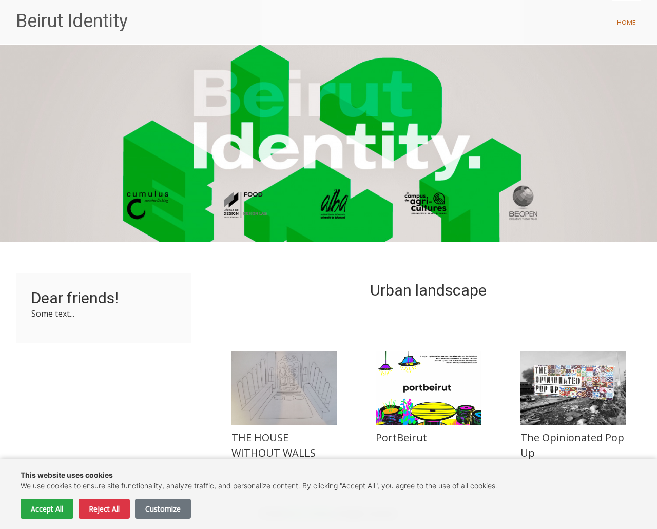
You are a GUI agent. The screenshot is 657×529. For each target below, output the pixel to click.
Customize (163, 509)
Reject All (104, 509)
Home (626, 22)
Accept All (47, 509)
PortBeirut (401, 437)
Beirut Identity (72, 21)
